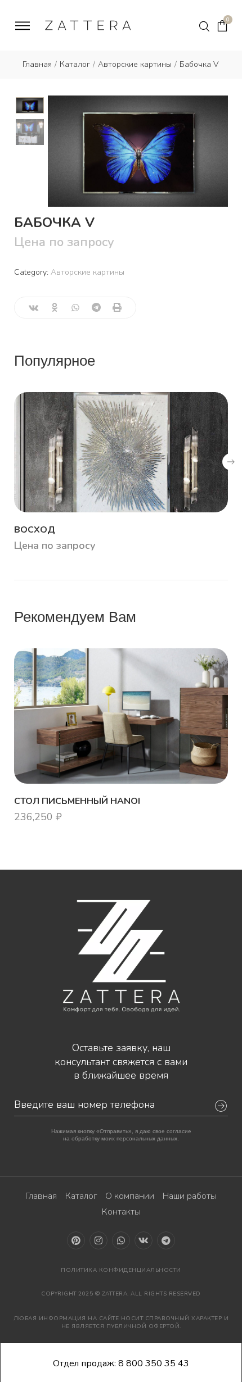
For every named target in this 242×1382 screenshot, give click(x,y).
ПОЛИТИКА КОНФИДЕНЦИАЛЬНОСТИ (121, 1270)
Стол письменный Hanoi (77, 801)
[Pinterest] (76, 1240)
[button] (230, 461)
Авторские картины (87, 272)
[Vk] (144, 1240)
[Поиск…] (204, 26)
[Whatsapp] (121, 1240)
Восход (34, 529)
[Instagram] (98, 1240)
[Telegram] (166, 1240)
